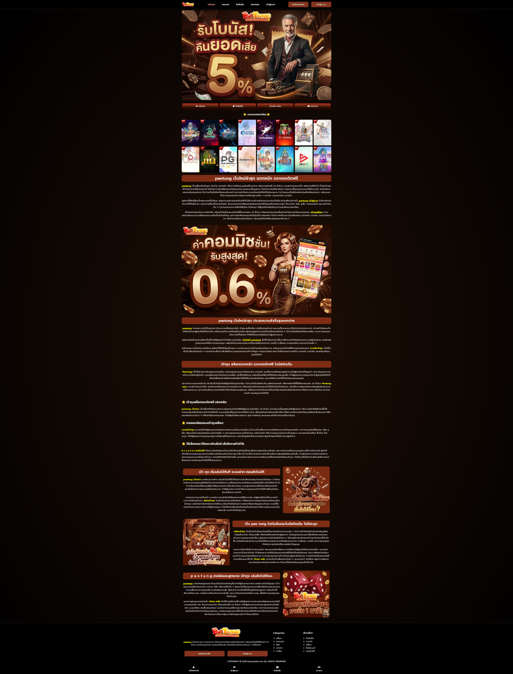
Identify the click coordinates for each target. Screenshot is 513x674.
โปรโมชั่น (240, 4)
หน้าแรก (211, 4)
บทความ (225, 4)
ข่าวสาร (319, 670)
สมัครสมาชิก (194, 670)
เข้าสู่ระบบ (270, 4)
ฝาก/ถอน (255, 4)
